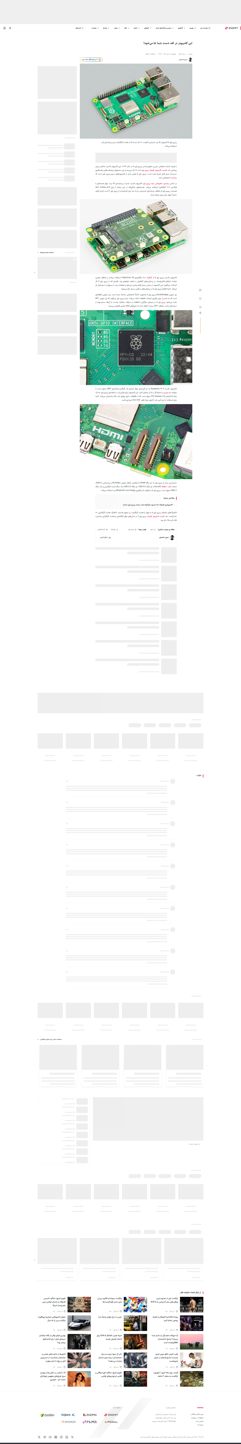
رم (130, 512)
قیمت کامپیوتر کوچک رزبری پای (154, 170)
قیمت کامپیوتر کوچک (155, 516)
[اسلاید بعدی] (35, 272)
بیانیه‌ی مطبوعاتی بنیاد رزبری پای (156, 183)
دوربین (166, 392)
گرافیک (149, 277)
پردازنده (174, 177)
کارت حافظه (166, 486)
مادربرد (164, 298)
